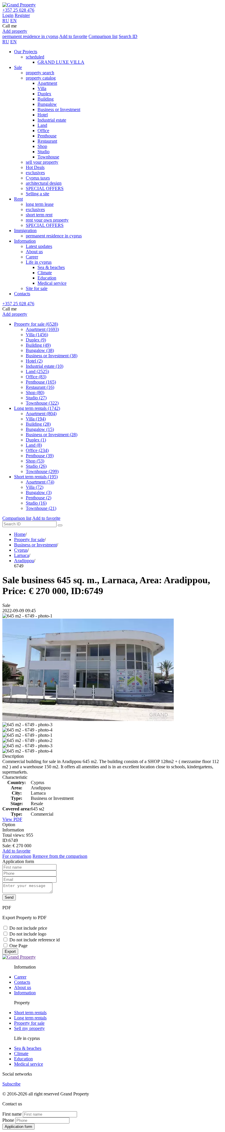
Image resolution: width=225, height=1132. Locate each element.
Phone (8, 1120)
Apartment (47, 83)
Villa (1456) (37, 334)
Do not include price (28, 928)
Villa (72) (34, 487)
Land (42, 125)
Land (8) (34, 445)
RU (5, 20)
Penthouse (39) (40, 455)
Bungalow (47, 104)
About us (34, 251)
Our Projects (25, 51)
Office (43, 130)
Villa (42, 88)
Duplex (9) (36, 339)
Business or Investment (59, 109)
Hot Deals (35, 167)
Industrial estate (52, 120)
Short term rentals (30, 1012)
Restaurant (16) (40, 387)
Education (47, 277)
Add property (14, 31)
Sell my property (29, 1028)
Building (46, 98)
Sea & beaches (51, 267)
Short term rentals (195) (36, 476)
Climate (45, 272)
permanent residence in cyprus (30, 36)
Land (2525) (37, 371)
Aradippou (24, 560)
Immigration (25, 230)
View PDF (12, 819)
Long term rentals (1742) (37, 408)
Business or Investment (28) (51, 434)
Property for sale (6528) (36, 324)
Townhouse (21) (41, 508)
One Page (18, 945)
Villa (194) (36, 418)
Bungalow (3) (39, 492)
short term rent (39, 214)
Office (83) (36, 376)
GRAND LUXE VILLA (61, 62)
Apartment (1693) (42, 329)
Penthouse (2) (38, 497)
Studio (44, 151)
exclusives (35, 172)
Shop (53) (35, 460)
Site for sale (36, 288)
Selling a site (37, 193)
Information (25, 241)
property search (40, 72)
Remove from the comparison (60, 856)
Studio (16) (36, 503)
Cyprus (21, 550)
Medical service (52, 283)
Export (10, 951)
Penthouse (47, 135)
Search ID (128, 36)
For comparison (16, 856)
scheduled (35, 56)
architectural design (44, 183)
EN (13, 20)
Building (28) (38, 424)
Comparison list (102, 36)
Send (9, 897)
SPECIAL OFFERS (45, 188)
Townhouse (48, 156)
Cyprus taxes (38, 177)
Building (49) (38, 345)
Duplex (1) (36, 439)
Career (32, 256)
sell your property (42, 162)
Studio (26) (36, 466)
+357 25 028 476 (18, 10)
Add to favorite (73, 36)
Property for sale (29, 539)
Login (7, 15)
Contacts (22, 293)
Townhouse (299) (42, 471)
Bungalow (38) (40, 350)
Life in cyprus (39, 262)
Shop (42, 146)
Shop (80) (35, 392)
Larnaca (21, 555)
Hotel (43, 114)
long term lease (40, 204)
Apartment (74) (40, 481)
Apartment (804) (41, 413)
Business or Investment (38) (51, 355)
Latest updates (39, 246)
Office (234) (37, 450)
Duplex (44, 93)
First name (12, 1114)
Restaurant (47, 141)
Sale (18, 67)
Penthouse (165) (41, 381)
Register (22, 15)
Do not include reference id (34, 939)
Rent (18, 198)
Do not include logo (27, 933)
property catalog (41, 77)
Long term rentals (30, 1017)
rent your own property (47, 220)
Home (19, 534)
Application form (18, 1126)
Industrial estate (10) (44, 366)
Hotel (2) (34, 360)
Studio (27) (36, 397)
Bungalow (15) (40, 429)
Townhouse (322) (42, 403)
